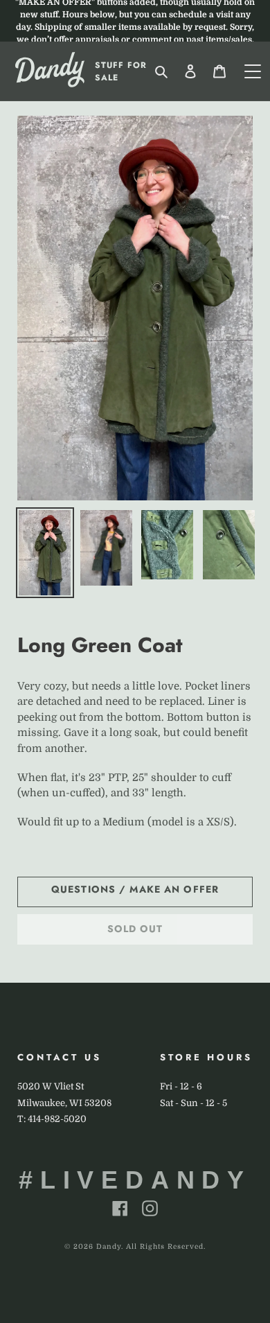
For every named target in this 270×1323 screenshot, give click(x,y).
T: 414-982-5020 (52, 1119)
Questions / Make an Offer (135, 889)
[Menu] (252, 71)
